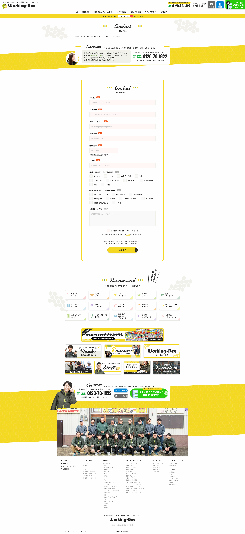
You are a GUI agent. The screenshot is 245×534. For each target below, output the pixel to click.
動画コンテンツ (174, 480)
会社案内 (172, 472)
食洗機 (106, 469)
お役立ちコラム (157, 469)
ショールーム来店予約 (70, 466)
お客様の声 (172, 465)
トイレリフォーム (131, 467)
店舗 (105, 499)
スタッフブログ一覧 (157, 463)
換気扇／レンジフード (89, 478)
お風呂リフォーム (131, 465)
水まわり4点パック (131, 478)
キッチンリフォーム (131, 463)
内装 (105, 495)
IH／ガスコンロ (87, 476)
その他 (106, 507)
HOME (65, 461)
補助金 (106, 505)
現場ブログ (156, 465)
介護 (105, 465)
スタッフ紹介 (173, 474)
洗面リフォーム (130, 469)
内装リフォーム (130, 472)
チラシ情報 (156, 472)
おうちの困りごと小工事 (133, 486)
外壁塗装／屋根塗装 (89, 472)
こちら (128, 234)
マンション (107, 493)
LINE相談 (66, 469)
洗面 (84, 469)
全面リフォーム (108, 501)
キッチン (85, 463)
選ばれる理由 (173, 463)
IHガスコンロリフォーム (133, 482)
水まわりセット (108, 467)
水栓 (84, 480)
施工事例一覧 (106, 463)
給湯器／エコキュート (89, 474)
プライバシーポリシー (71, 531)
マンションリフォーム (132, 474)
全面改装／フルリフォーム (133, 493)
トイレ (85, 467)
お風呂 (85, 465)
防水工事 (106, 472)
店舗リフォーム (130, 476)
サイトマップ (85, 531)
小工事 (106, 503)
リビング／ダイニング (110, 497)
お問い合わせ (67, 463)
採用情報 (172, 485)
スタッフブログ (157, 467)
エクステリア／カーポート (111, 490)
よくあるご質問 (174, 478)
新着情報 (172, 476)
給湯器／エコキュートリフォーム (135, 488)
